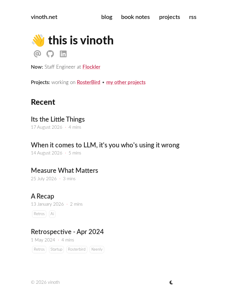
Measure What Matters (64, 171)
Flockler (91, 67)
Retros (39, 214)
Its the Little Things (58, 120)
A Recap (42, 197)
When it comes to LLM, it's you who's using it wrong (105, 145)
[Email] (37, 54)
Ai (52, 214)
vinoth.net (44, 17)
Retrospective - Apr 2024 (67, 232)
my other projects (125, 82)
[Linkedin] (63, 54)
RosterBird (88, 82)
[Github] (50, 54)
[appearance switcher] (171, 282)
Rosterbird (77, 250)
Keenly (97, 250)
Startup (56, 250)
